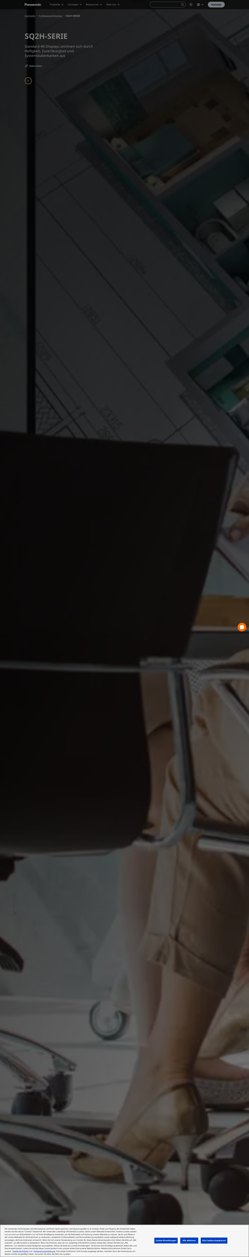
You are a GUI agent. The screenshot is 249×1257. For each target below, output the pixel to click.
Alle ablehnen (189, 1240)
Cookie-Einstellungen (166, 1240)
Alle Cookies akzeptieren (214, 1240)
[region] (124, 1241)
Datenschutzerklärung (44, 1251)
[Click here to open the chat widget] (242, 627)
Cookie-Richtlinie (20, 1251)
